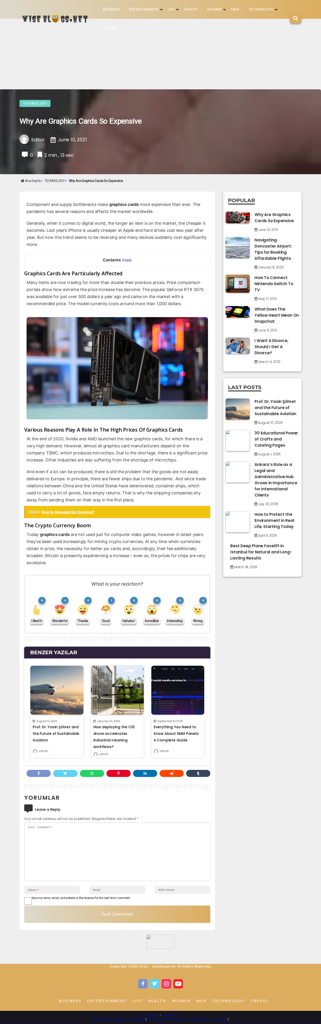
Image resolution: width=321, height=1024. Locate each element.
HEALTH (191, 9)
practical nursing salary (118, 1019)
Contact (149, 1015)
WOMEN (214, 9)
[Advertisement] (160, 54)
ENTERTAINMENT (144, 9)
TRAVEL (109, 28)
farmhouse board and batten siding (188, 1019)
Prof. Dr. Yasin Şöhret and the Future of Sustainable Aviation (56, 734)
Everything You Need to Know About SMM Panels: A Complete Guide (176, 734)
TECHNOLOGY (260, 9)
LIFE (171, 9)
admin (43, 751)
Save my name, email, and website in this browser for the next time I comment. (81, 898)
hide (126, 260)
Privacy (172, 1015)
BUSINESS (111, 9)
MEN (235, 9)
